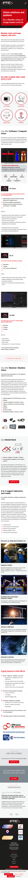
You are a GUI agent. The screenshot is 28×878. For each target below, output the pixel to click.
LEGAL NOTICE (19, 869)
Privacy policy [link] (18, 876)
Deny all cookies (19, 874)
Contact (14, 863)
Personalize (11, 876)
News (14, 859)
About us (14, 861)
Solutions (14, 852)
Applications (14, 854)
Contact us (14, 481)
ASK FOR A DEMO (14, 866)
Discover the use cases (14, 358)
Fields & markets (14, 856)
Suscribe (14, 778)
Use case (14, 857)
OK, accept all (8, 874)
